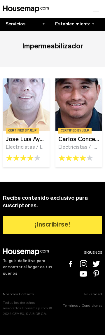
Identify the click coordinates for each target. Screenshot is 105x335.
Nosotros (10, 294)
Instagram (83, 264)
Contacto (26, 294)
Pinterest (96, 273)
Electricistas (20, 147)
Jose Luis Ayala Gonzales (41, 139)
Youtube (83, 273)
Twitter (96, 264)
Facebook (70, 264)
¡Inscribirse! (52, 225)
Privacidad (93, 294)
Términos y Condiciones (82, 306)
